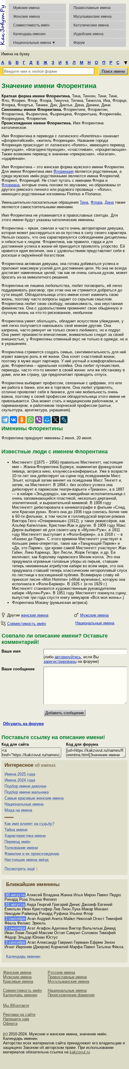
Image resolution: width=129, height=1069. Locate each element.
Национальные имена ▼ (34, 43)
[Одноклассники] (22, 419)
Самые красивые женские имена (34, 798)
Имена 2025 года (19, 774)
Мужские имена (26, 8)
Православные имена (92, 8)
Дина (109, 202)
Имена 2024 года (19, 780)
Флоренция (63, 171)
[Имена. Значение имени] (3, 25)
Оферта (10, 1023)
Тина (84, 202)
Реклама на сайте (19, 1014)
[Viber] (38, 419)
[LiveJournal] (64, 419)
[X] (55, 419)
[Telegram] (5, 419)
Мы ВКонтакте (16, 1005)
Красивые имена (18, 981)
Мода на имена (18, 810)
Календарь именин (29, 34)
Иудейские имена (89, 34)
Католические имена (91, 25)
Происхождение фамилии (71, 995)
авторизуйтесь (68, 657)
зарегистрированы (60, 661)
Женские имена (26, 16)
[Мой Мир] (47, 419)
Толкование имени (21, 847)
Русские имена (61, 972)
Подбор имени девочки (25, 786)
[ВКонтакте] (13, 419)
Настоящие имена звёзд (26, 859)
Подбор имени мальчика (26, 792)
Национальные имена (94, 623)
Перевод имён (17, 841)
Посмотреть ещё (19, 868)
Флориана (11, 185)
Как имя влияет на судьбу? (29, 823)
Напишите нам (16, 1019)
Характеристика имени (25, 835)
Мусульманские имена (93, 16)
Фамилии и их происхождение (31, 853)
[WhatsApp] (30, 419)
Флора (96, 202)
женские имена (34, 615)
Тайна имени (15, 829)
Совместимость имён (26, 623)
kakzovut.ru (80, 1052)
